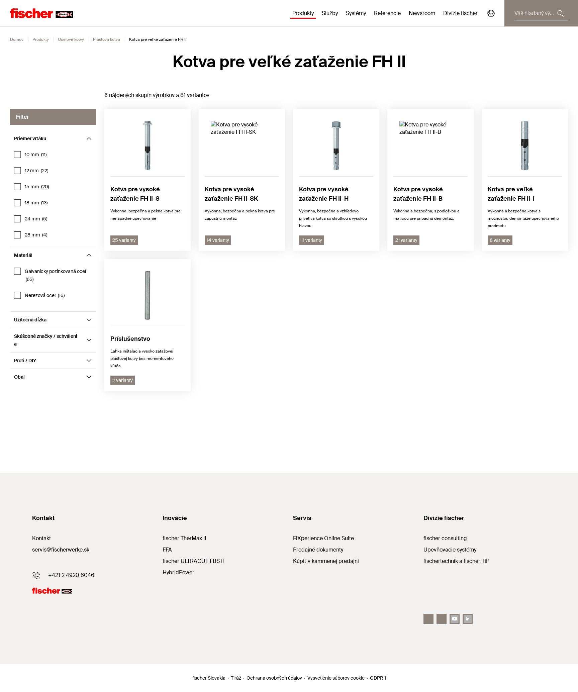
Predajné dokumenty (318, 549)
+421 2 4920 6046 (71, 575)
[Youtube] (455, 619)
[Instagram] (442, 619)
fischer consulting (445, 538)
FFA (167, 549)
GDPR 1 (378, 678)
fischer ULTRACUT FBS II (193, 561)
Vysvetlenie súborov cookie (336, 678)
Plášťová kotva (106, 39)
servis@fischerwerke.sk (60, 549)
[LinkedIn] (468, 619)
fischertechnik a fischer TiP (456, 561)
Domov (16, 39)
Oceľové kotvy (71, 39)
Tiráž (236, 678)
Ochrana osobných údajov (274, 678)
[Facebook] (428, 619)
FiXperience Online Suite (323, 538)
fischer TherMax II (184, 538)
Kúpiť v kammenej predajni (326, 561)
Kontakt (41, 538)
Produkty (40, 39)
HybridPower (178, 572)
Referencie (387, 13)
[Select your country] (491, 13)
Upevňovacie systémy (449, 549)
